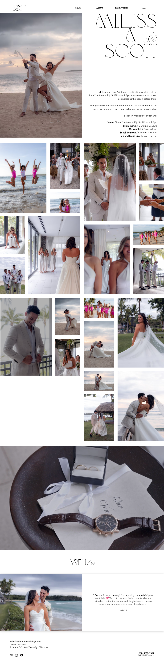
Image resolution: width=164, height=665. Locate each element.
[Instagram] (16, 655)
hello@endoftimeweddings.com (25, 642)
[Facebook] (21, 655)
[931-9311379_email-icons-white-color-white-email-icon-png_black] (11, 655)
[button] (158, 546)
